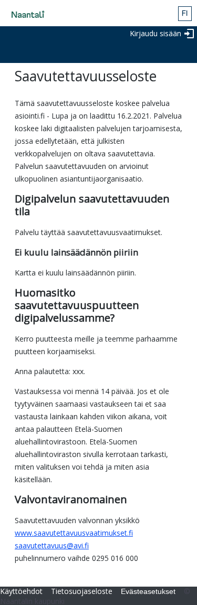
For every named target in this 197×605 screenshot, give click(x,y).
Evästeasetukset (148, 591)
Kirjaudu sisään (155, 33)
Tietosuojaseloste (81, 591)
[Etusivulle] (24, 14)
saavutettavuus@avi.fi (52, 545)
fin (185, 13)
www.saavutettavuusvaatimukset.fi (74, 533)
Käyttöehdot (21, 591)
